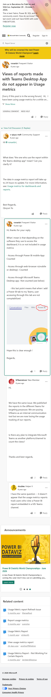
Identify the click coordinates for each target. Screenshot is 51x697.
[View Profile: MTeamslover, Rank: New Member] (11, 381)
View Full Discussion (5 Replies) (17, 128)
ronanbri (14, 63)
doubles (21, 486)
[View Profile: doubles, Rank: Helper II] (13, 488)
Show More (10, 104)
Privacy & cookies (26, 679)
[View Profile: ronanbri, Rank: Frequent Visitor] (5, 64)
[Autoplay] (21, 589)
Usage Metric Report (18, 631)
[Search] (28, 35)
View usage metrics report (20, 642)
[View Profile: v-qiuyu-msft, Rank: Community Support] (6, 136)
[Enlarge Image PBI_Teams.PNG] (27, 324)
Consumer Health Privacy (13, 692)
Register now (9, 25)
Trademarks (7, 684)
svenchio (26, 624)
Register (36, 35)
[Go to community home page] (17, 35)
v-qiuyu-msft (15, 134)
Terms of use (42, 679)
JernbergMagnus (29, 659)
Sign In (44, 35)
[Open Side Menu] (4, 35)
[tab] (24, 589)
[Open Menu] (47, 43)
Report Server (10, 43)
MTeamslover (21, 380)
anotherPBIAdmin (28, 646)
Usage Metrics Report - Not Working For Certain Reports (27, 655)
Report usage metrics (18, 620)
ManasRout (27, 613)
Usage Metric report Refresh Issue (24, 609)
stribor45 (25, 635)
